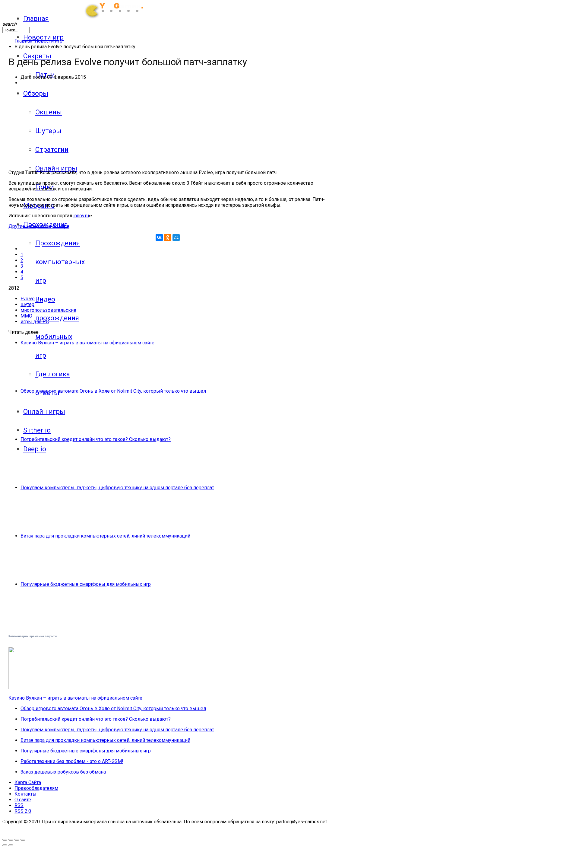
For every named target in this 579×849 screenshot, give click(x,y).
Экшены (48, 112)
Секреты (37, 56)
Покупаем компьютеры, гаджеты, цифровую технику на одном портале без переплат (117, 487)
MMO (26, 316)
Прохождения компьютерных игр (60, 261)
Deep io (34, 449)
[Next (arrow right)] (10, 845)
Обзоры (35, 93)
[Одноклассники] (167, 237)
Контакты (25, 794)
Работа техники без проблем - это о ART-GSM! (72, 761)
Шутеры (48, 131)
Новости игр (43, 37)
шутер (27, 304)
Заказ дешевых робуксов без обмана (63, 772)
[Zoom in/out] (10, 840)
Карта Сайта (27, 782)
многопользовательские (48, 310)
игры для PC (35, 321)
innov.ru (81, 216)
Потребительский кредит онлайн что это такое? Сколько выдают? (96, 439)
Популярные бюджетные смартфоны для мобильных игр (86, 584)
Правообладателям (36, 788)
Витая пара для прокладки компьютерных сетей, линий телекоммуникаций (105, 536)
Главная (36, 18)
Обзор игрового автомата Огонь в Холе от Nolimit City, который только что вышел (113, 391)
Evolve (28, 299)
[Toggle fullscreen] (4, 840)
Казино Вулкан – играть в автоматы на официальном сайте (87, 343)
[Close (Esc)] (23, 840)
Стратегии (51, 149)
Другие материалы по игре (38, 226)
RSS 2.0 (22, 811)
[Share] (16, 840)
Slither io (37, 430)
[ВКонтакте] (159, 237)
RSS (19, 805)
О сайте (22, 800)
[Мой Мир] (176, 237)
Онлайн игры (56, 168)
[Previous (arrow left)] (4, 845)
